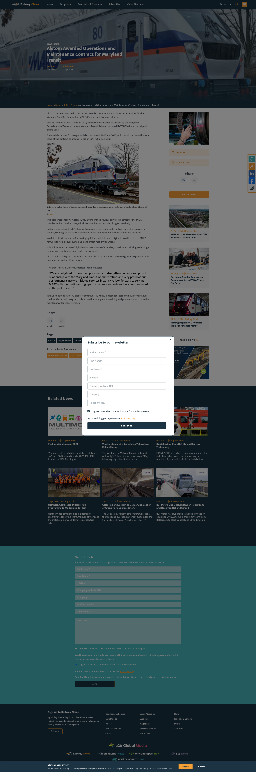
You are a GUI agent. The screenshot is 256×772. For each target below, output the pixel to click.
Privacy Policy (128, 418)
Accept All (185, 766)
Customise (201, 766)
